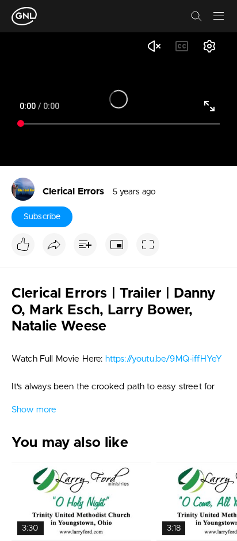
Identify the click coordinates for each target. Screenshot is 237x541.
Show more (34, 409)
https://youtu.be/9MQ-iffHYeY (163, 359)
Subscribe (42, 217)
